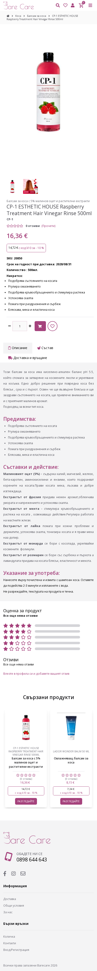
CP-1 (10, 219)
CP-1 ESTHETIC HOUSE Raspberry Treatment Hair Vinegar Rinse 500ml (42, 17)
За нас (7, 912)
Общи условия (13, 906)
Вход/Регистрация (16, 950)
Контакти (9, 943)
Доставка (9, 899)
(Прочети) (48, 226)
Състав (46, 348)
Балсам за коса (36, 16)
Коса (18, 16)
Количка (9, 937)
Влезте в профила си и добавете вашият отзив (36, 674)
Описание (19, 348)
